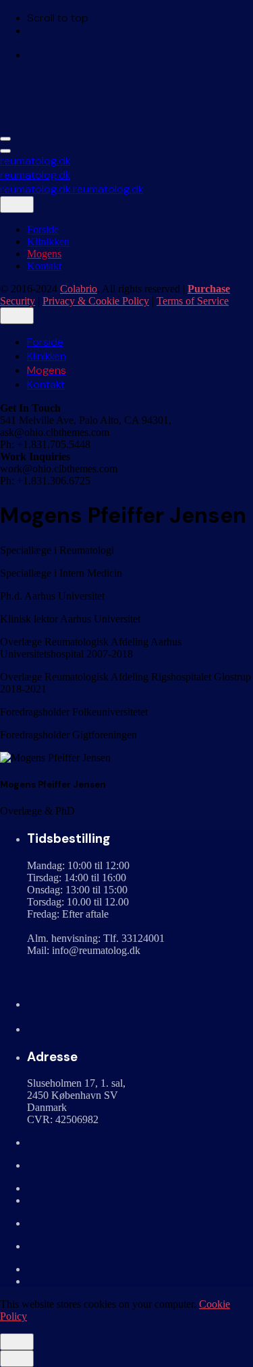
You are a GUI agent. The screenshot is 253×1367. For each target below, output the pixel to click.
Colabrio (78, 288)
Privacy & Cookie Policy (96, 301)
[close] (17, 204)
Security (17, 301)
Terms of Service (193, 301)
